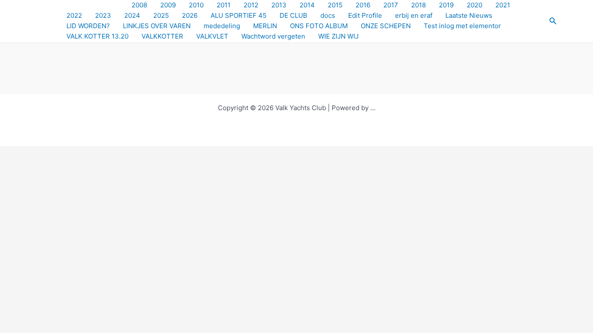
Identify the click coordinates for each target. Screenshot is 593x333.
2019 (446, 5)
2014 (307, 5)
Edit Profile (365, 15)
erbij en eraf (413, 15)
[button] (553, 21)
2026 (190, 15)
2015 (335, 5)
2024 (132, 15)
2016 (363, 5)
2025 (161, 15)
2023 (103, 15)
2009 (168, 5)
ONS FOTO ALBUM (319, 26)
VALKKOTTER (162, 36)
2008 (139, 5)
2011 (224, 5)
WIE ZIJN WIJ (338, 36)
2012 (251, 5)
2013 (279, 5)
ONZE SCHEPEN (386, 26)
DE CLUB (293, 15)
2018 (418, 5)
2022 (74, 15)
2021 (502, 5)
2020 (474, 5)
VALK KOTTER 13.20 (97, 36)
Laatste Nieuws (468, 15)
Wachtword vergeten (273, 36)
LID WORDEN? (88, 26)
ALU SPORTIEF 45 (239, 15)
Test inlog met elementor (462, 26)
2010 (196, 5)
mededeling (222, 26)
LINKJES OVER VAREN (157, 26)
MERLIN (265, 26)
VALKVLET (212, 36)
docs (327, 15)
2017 (390, 5)
